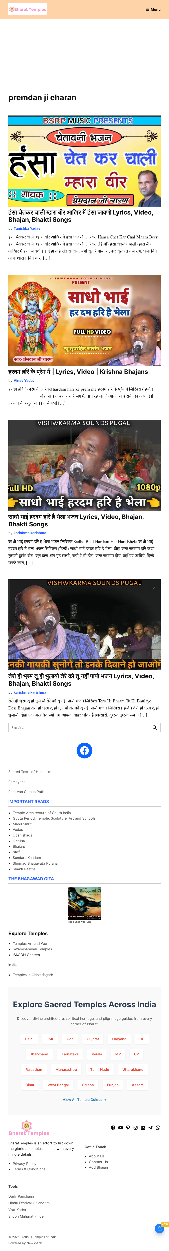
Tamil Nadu (99, 1069)
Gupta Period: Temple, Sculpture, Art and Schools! (54, 818)
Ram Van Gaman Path (26, 791)
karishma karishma (30, 533)
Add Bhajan (98, 1167)
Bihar (30, 1085)
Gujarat (93, 1039)
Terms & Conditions (29, 1169)
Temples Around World (32, 943)
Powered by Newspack (25, 1243)
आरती (16, 852)
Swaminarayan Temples (32, 949)
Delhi (29, 1039)
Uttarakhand (132, 1069)
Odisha (88, 1085)
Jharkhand (39, 1054)
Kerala (97, 1054)
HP (142, 1039)
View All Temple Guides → (85, 1099)
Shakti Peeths (24, 869)
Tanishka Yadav (27, 228)
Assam (137, 1085)
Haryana (119, 1039)
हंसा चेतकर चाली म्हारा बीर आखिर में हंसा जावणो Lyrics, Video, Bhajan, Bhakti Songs (80, 216)
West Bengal (58, 1085)
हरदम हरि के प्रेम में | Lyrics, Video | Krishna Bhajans (78, 371)
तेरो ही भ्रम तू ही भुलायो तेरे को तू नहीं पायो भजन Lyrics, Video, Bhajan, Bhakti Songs (81, 679)
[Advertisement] (85, 59)
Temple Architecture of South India (42, 813)
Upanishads (22, 835)
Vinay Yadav (24, 380)
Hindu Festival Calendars (29, 1203)
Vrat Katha (17, 1209)
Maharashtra (66, 1069)
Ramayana (17, 782)
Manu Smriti (23, 824)
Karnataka (70, 1054)
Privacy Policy (24, 1163)
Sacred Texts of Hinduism (29, 771)
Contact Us (98, 1162)
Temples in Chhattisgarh (33, 975)
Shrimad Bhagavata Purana (35, 863)
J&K (50, 1039)
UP (136, 1054)
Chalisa (19, 841)
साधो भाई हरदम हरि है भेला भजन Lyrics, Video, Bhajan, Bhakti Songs (76, 520)
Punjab (113, 1085)
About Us (97, 1156)
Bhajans (19, 846)
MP (118, 1054)
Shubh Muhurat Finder (26, 1216)
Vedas (18, 829)
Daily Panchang (21, 1196)
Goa (70, 1039)
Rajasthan (34, 1069)
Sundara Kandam (27, 857)
